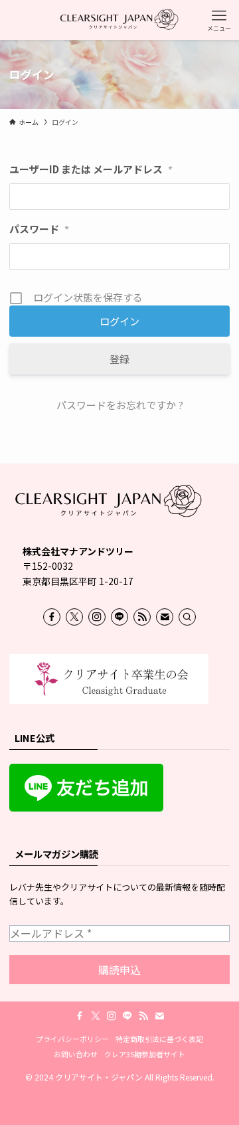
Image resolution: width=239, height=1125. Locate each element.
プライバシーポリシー (72, 1038)
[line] (119, 617)
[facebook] (51, 617)
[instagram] (97, 617)
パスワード (39, 229)
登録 (119, 359)
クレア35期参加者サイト (144, 1054)
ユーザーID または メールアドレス (91, 169)
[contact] (164, 617)
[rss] (142, 617)
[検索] (187, 617)
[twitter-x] (74, 617)
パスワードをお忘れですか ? (119, 405)
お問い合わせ (76, 1054)
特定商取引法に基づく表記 (159, 1038)
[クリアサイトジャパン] (119, 20)
